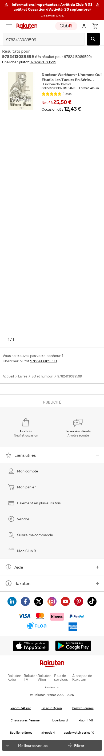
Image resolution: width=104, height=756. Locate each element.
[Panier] (95, 26)
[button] (52, 10)
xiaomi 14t (86, 720)
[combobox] (39, 40)
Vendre (23, 519)
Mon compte (27, 471)
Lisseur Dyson (52, 708)
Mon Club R (26, 551)
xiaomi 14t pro (21, 708)
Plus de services (61, 677)
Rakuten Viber (44, 677)
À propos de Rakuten (82, 677)
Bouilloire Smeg (21, 732)
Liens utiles (25, 455)
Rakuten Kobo (14, 677)
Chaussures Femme (25, 720)
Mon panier (26, 487)
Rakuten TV (31, 677)
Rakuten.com (52, 687)
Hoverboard (59, 720)
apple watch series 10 (79, 732)
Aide (18, 567)
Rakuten (22, 583)
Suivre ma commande (35, 535)
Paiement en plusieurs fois (39, 503)
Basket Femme (83, 708)
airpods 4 (48, 732)
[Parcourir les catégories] (9, 26)
